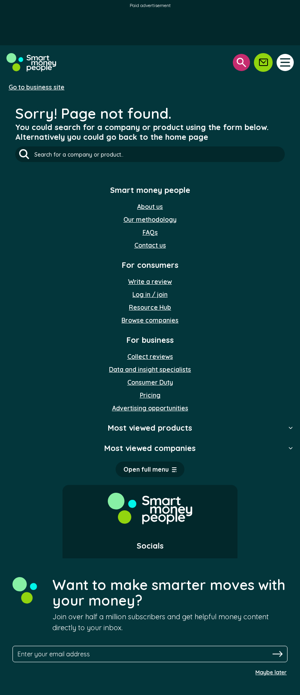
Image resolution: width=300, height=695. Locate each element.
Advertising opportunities (150, 408)
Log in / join (150, 294)
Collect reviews (150, 356)
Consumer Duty (150, 382)
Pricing (150, 395)
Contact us (150, 245)
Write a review (150, 281)
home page (186, 137)
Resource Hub (150, 307)
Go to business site (36, 87)
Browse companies (150, 320)
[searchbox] (150, 154)
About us (150, 206)
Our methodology (150, 219)
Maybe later (271, 672)
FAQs (150, 232)
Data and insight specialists (150, 369)
